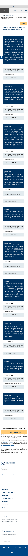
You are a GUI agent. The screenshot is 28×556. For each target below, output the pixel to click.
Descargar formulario (8, 442)
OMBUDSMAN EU (6, 547)
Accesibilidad (6, 495)
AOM (20, 547)
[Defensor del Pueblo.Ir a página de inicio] (14, 483)
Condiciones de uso (7, 498)
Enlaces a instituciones (8, 492)
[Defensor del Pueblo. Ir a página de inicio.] (14, 3)
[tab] (5, 6)
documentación (9, 15)
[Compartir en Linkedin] (13, 7)
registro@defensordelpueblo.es (7, 445)
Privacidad (5, 501)
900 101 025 (11, 519)
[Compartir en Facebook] (4, 7)
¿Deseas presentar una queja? (14, 432)
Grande (14, 10)
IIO (25, 547)
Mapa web (5, 505)
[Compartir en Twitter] (9, 7)
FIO (15, 547)
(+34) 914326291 (15, 521)
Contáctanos (5, 508)
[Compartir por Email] (17, 7)
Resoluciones (5, 469)
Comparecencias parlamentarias (9, 474)
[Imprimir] (22, 7)
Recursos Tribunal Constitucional (9, 472)
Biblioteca (5, 489)
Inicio (2, 15)
